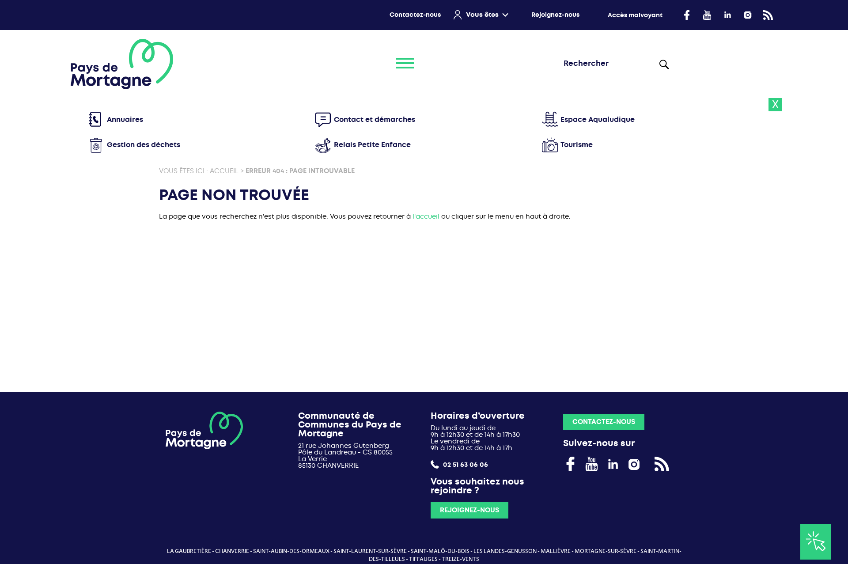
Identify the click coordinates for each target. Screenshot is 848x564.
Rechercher (664, 64)
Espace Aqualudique (597, 119)
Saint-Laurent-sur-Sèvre (370, 551)
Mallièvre (556, 551)
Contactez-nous (415, 15)
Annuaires (125, 119)
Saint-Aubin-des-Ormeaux (291, 551)
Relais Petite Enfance (372, 144)
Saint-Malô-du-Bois (440, 551)
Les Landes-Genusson (505, 551)
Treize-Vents (460, 559)
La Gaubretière (189, 551)
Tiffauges (423, 559)
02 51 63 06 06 (464, 464)
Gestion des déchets (143, 144)
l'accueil (426, 216)
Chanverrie (232, 551)
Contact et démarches (374, 119)
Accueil (224, 171)
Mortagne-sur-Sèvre (605, 551)
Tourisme (576, 144)
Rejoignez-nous (555, 15)
